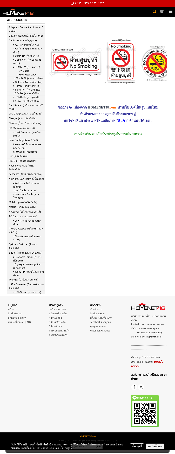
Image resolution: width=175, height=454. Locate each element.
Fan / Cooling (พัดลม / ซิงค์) (23, 140)
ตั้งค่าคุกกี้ (137, 446)
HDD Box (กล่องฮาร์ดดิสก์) (22, 160)
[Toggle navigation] (170, 11)
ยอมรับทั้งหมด (155, 446)
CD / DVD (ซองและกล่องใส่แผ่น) (25, 113)
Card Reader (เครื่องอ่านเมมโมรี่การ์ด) (26, 107)
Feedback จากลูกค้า (100, 322)
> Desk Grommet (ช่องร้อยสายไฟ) (27, 134)
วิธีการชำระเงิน (57, 322)
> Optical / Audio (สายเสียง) (27, 82)
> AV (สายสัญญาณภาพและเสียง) (27, 50)
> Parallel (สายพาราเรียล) (26, 86)
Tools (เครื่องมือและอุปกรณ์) (23, 279)
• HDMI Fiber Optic (26, 74)
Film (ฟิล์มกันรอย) (18, 156)
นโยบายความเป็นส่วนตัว (42, 448)
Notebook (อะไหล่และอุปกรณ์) (25, 211)
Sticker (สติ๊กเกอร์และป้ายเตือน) (25, 252)
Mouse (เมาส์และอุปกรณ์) (22, 207)
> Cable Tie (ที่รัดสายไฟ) (26, 56)
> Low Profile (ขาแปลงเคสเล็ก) (27, 222)
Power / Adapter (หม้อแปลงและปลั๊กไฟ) (26, 230)
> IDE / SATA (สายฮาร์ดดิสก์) (28, 78)
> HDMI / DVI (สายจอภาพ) (26, 67)
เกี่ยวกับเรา (96, 309)
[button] (153, 12)
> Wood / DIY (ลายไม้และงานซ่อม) (28, 273)
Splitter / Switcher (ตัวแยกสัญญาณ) (23, 246)
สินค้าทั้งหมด (15, 313)
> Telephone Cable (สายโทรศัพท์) (26, 196)
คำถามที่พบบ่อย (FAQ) (19, 322)
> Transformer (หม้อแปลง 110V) (27, 238)
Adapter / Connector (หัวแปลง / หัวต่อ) (26, 29)
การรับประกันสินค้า (59, 330)
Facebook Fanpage (100, 330)
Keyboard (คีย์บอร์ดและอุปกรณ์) (25, 174)
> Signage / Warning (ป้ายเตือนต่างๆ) (27, 266)
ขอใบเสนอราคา (57, 309)
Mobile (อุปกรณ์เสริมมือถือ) (23, 202)
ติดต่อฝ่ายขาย (97, 313)
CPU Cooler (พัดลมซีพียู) (25, 151)
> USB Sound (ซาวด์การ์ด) (27, 292)
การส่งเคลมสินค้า (58, 335)
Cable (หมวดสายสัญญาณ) (23, 40)
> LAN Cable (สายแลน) (25, 190)
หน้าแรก (12, 309)
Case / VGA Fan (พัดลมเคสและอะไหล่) (27, 146)
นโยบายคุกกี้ (66, 448)
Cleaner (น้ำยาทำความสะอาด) (25, 123)
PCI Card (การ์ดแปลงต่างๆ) (23, 216)
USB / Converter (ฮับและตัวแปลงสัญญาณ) (26, 286)
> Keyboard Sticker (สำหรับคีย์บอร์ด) (27, 259)
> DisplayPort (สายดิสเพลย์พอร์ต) (27, 61)
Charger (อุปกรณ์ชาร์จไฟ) (22, 118)
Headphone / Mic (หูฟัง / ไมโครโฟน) (22, 167)
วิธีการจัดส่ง (55, 326)
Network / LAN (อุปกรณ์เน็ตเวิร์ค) (26, 178)
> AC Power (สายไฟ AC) (26, 44)
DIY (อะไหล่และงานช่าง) (22, 128)
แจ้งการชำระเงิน (58, 313)
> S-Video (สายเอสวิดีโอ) (26, 93)
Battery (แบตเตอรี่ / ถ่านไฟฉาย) (26, 35)
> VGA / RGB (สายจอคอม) (26, 101)
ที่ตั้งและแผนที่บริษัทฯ (101, 317)
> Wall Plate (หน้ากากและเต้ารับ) (26, 185)
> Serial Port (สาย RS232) (27, 89)
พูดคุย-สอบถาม (98, 326)
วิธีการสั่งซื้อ (55, 317)
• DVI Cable (23, 70)
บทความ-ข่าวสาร (17, 317)
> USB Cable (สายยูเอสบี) (26, 97)
